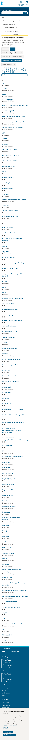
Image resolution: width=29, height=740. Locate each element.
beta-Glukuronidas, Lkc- (9, 268)
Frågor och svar (5, 705)
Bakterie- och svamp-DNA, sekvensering (14, 105)
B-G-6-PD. (4, 343)
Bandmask (4, 144)
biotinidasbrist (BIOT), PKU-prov (11, 409)
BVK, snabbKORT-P (7, 635)
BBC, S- (3, 172)
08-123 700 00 (8, 676)
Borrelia (4, 558)
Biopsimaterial (6, 387)
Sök (25, 12)
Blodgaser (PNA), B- (7, 479)
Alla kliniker (5, 49)
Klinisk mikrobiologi (16, 60)
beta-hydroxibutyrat (7, 304)
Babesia (3, 94)
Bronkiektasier (6, 577)
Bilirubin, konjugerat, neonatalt (11, 359)
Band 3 (3, 138)
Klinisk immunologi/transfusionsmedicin (12, 56)
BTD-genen (4, 613)
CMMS (12, 49)
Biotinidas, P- (5, 404)
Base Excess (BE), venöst (9, 161)
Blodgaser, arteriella (7, 484)
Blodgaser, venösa (7, 495)
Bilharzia (4, 354)
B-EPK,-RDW (5, 205)
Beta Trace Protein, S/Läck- (10, 211)
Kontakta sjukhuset (6, 688)
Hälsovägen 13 (9, 667)
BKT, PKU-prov (6, 445)
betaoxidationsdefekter (8, 326)
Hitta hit (3, 690)
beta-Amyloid (5, 222)
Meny (27, 4)
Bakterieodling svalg (7, 111)
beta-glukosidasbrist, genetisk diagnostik (14, 263)
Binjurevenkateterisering (9, 376)
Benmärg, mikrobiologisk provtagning (13, 199)
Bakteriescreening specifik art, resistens (14, 122)
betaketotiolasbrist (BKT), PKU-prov (12, 320)
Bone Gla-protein (6, 547)
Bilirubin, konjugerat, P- (9, 365)
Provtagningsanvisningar (11, 27)
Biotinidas (4, 398)
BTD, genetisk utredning (9, 602)
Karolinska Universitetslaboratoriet (11, 24)
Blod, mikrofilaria (7, 473)
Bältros (3, 640)
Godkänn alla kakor (9, 735)
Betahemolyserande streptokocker (12, 298)
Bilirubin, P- (5, 370)
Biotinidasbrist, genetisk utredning (12, 422)
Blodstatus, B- (5, 512)
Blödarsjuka (5, 525)
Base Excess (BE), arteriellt (9, 150)
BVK (2, 629)
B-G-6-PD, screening (7, 337)
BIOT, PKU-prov (6, 392)
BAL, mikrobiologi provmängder (11, 127)
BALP (3, 133)
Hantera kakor (8, 732)
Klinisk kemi (5, 60)
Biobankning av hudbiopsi (9, 381)
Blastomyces (5, 462)
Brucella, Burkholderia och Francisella (13, 590)
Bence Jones (5, 194)
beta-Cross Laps (6, 227)
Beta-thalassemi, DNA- (8, 331)
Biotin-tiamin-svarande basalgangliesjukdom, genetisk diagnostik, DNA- (11, 430)
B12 (2, 83)
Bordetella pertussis (7, 553)
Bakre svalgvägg (6, 100)
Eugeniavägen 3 (9, 681)
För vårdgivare (5, 693)
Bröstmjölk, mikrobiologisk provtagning (14, 596)
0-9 (13, 72)
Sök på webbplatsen (7, 10)
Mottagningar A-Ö (6, 702)
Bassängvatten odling (8, 166)
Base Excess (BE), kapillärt (9, 155)
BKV (2, 451)
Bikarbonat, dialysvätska (9, 348)
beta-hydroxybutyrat (8, 315)
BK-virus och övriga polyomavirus (12, 456)
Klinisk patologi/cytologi (8, 64)
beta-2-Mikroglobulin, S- (9, 216)
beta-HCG (4, 293)
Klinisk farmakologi (7, 53)
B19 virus (4, 88)
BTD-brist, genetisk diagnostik (11, 607)
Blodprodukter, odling (8, 506)
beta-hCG (4, 281)
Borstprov (4, 564)
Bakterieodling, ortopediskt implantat (13, 116)
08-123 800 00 (8, 662)
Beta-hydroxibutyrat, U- (9, 309)
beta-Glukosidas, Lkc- (8, 257)
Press (3, 695)
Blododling (4, 501)
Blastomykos (5, 468)
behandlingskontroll (7, 177)
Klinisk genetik (18, 53)
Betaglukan (5, 252)
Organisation (5, 707)
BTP (2, 618)
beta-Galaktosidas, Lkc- (8, 233)
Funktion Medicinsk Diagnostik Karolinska (11, 21)
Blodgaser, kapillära (7, 490)
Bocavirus (4, 542)
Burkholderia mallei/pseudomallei (12, 624)
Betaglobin (4, 246)
